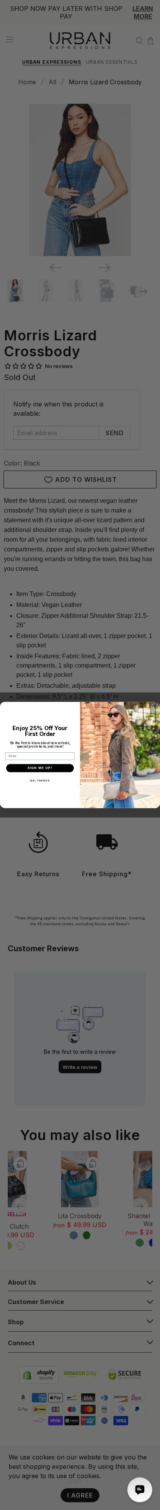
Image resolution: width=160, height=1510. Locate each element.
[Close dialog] (155, 707)
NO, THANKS (40, 780)
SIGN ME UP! (40, 768)
